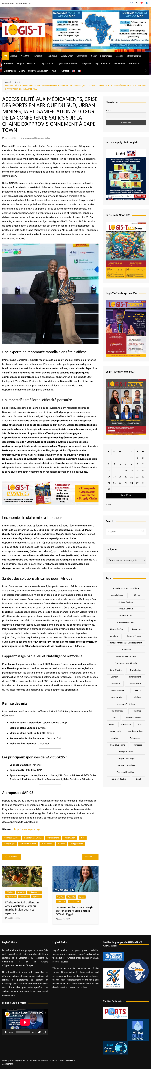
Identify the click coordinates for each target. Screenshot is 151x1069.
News (111, 725)
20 (126, 477)
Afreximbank (117, 595)
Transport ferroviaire (126, 765)
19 (120, 477)
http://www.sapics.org (27, 829)
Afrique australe (126, 602)
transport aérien (125, 752)
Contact (65, 71)
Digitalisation (47, 63)
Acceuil (13, 56)
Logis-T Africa (116, 697)
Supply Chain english (38, 71)
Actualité (33, 138)
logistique (10, 844)
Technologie (135, 738)
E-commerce (106, 56)
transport (137, 745)
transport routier (118, 779)
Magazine (86, 63)
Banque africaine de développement (126, 643)
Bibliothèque (10, 71)
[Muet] (39, 1032)
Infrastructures (134, 56)
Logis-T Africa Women (67, 63)
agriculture (137, 629)
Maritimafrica (8, 4)
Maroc (113, 718)
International (135, 63)
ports (140, 725)
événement (54, 838)
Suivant (88, 857)
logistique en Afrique (125, 704)
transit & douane (117, 745)
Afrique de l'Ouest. (125, 622)
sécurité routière (134, 731)
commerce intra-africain (126, 663)
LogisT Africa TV (102, 63)
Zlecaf (94, 56)
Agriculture (11, 897)
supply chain (77, 844)
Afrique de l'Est (126, 616)
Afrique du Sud (44, 138)
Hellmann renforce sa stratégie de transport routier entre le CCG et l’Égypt (74, 911)
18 (114, 477)
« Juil (108, 505)
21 (131, 477)
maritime (137, 711)
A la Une (25, 56)
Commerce (82, 56)
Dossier (119, 56)
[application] (25, 1022)
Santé (62, 844)
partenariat (126, 725)
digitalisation (136, 670)
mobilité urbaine (133, 718)
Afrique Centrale (126, 609)
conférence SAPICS (34, 838)
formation (70, 838)
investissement (117, 690)
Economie (115, 677)
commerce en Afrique (126, 656)
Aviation (114, 636)
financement (135, 677)
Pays (53, 71)
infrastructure (135, 684)
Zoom (22, 71)
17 (108, 477)
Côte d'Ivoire (116, 670)
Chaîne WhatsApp (24, 4)
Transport (37, 56)
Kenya (138, 690)
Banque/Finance (134, 636)
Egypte (81, 897)
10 (108, 470)
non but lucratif (29, 844)
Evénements (119, 63)
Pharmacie (48, 844)
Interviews (9, 63)
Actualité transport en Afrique (126, 588)
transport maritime (125, 772)
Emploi (20, 63)
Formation (32, 63)
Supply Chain (67, 56)
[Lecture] (6, 1032)
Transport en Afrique (126, 759)
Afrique (137, 595)
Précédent (13, 857)
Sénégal (114, 738)
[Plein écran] (44, 1032)
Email (108, 110)
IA (83, 838)
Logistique (52, 56)
